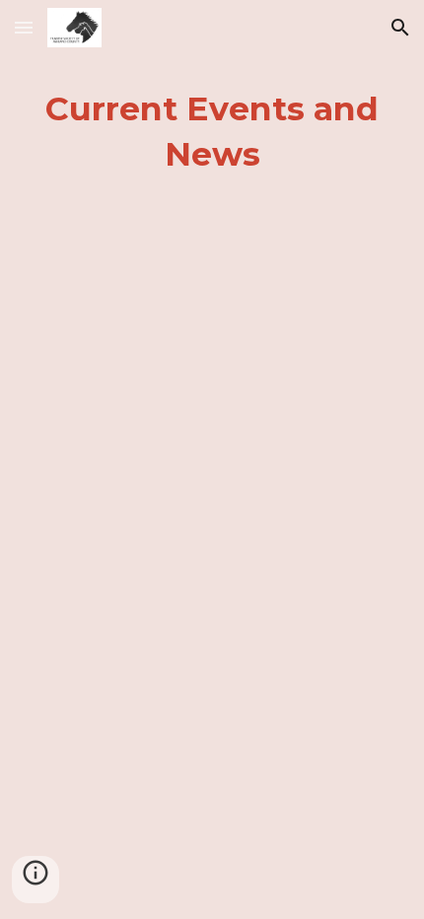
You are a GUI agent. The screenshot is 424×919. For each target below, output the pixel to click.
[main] (212, 132)
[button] (23, 27)
